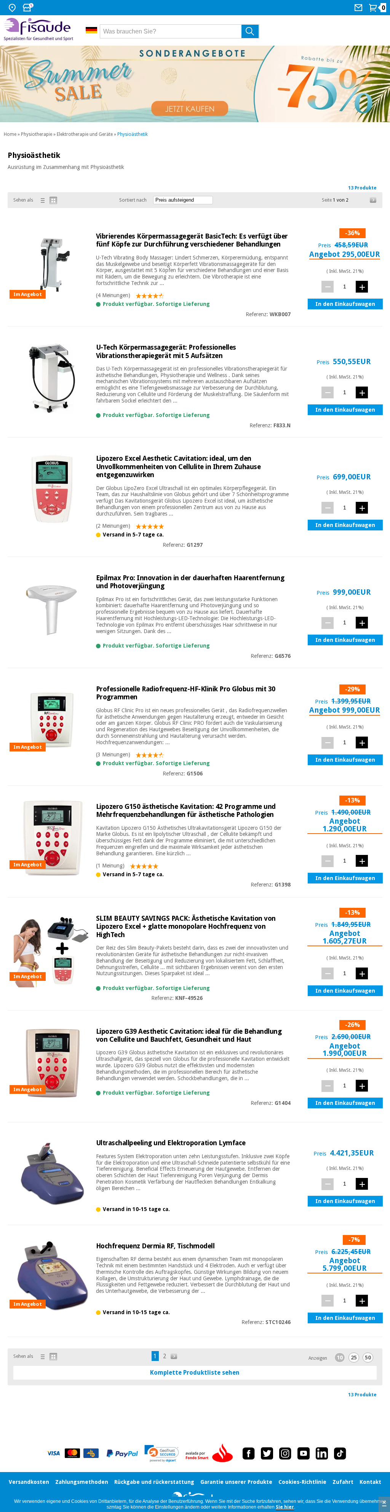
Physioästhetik (132, 134)
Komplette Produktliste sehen (195, 1372)
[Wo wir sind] (13, 7)
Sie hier (285, 1507)
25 (354, 1357)
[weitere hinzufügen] (362, 287)
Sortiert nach (133, 200)
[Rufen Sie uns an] (359, 7)
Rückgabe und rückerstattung (154, 1482)
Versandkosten (29, 1482)
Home (10, 134)
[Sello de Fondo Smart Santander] (211, 1453)
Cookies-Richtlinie (302, 1482)
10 (340, 1357)
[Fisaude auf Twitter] (267, 1453)
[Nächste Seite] (373, 200)
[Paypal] (122, 1453)
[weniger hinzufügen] (327, 287)
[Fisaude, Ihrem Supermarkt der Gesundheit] (39, 30)
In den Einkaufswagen (345, 304)
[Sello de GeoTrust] (161, 1454)
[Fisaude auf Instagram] (285, 1453)
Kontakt (370, 1482)
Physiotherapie (36, 134)
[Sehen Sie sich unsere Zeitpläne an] (28, 7)
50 (368, 1357)
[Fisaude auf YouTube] (303, 1453)
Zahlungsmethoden (81, 1482)
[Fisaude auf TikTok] (340, 1453)
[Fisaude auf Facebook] (249, 1453)
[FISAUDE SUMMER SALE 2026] (195, 84)
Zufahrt (342, 1482)
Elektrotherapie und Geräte (85, 134)
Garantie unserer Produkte (236, 1482)
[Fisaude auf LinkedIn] (322, 1453)
